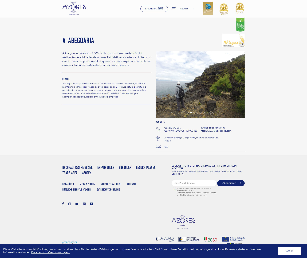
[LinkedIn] (84, 204)
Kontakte (131, 183)
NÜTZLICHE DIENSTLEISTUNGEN (76, 189)
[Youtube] (76, 204)
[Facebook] (63, 204)
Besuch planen (146, 167)
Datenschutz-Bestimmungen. (50, 252)
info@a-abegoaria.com (213, 128)
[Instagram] (69, 204)
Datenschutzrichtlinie (108, 189)
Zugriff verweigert (111, 183)
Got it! (289, 251)
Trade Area (69, 173)
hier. (204, 195)
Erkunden (151, 9)
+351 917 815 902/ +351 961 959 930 (180, 131)
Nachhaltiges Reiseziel (77, 167)
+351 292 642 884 (172, 128)
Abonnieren (229, 183)
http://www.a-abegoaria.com (216, 131)
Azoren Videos (87, 183)
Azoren (86, 173)
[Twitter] (91, 204)
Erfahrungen (105, 167)
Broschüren (68, 183)
